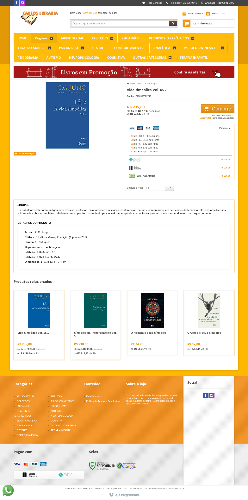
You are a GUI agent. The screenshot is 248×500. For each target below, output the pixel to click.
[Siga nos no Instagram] (22, 3)
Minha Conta (218, 13)
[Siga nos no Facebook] (16, 3)
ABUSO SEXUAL (25, 396)
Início (132, 83)
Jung (153, 83)
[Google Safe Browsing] (126, 465)
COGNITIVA (57, 420)
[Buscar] (173, 23)
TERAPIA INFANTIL (61, 430)
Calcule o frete (135, 188)
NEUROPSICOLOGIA (62, 416)
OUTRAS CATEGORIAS (63, 425)
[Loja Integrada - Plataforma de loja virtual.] (124, 495)
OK (169, 188)
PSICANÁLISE (24, 406)
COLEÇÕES (23, 401)
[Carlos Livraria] (39, 18)
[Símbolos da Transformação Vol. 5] (95, 325)
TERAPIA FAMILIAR (27, 420)
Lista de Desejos (25, 153)
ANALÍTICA (142, 83)
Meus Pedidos (195, 13)
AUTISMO (56, 411)
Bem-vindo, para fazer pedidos (93, 13)
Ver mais (41, 340)
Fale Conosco (154, 3)
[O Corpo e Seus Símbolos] (208, 323)
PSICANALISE (24, 425)
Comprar (220, 109)
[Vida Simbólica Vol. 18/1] (39, 325)
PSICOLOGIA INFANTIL (63, 401)
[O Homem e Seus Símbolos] (152, 323)
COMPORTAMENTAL (28, 435)
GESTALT (22, 430)
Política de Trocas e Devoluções (103, 401)
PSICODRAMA (58, 406)
